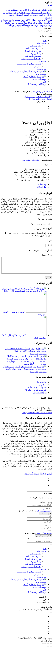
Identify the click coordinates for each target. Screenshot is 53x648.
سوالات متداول (39, 392)
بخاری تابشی (35, 45)
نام (50, 240)
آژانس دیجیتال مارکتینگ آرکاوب (38, 473)
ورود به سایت (46, 513)
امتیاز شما (46, 250)
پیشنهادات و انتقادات (37, 387)
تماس (49, 5)
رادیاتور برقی (35, 53)
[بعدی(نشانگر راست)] (48, 646)
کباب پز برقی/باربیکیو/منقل (29, 63)
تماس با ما (41, 382)
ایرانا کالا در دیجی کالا (37, 84)
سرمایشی (41, 69)
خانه (44, 40)
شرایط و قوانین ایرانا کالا (35, 390)
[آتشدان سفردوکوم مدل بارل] (38, 96)
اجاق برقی (36, 66)
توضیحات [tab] (42, 184)
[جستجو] (51, 544)
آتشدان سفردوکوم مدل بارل (39, 99)
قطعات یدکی (40, 74)
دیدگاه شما (46, 255)
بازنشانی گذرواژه (44, 511)
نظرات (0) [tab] (41, 187)
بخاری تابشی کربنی (32, 48)
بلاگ (44, 81)
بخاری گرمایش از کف (31, 58)
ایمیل (49, 245)
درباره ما (42, 385)
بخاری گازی (28, 76)
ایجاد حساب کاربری (43, 536)
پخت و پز (42, 61)
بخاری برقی (41, 43)
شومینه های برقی (33, 56)
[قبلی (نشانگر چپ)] (51, 646)
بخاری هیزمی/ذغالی (18, 71)
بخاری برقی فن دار (32, 51)
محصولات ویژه (39, 79)
